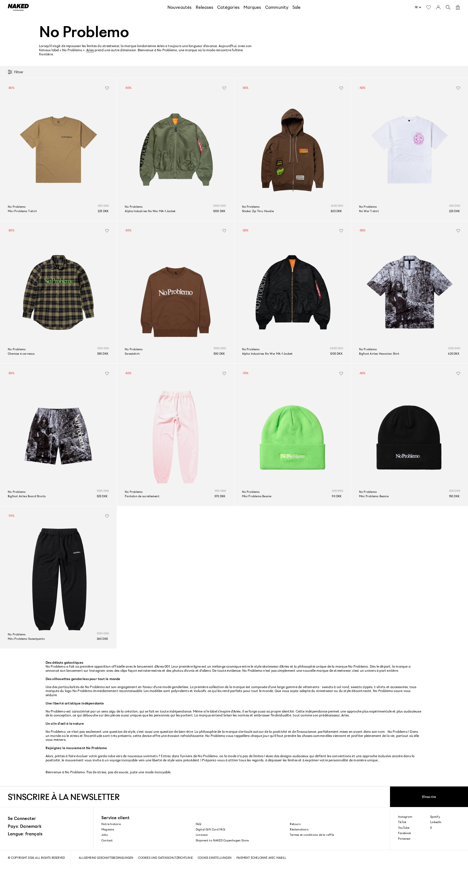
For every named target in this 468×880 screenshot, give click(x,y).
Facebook (404, 833)
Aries (90, 50)
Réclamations (299, 829)
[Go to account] (438, 7)
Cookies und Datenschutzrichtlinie (165, 857)
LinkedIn (436, 822)
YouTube (403, 827)
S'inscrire (429, 797)
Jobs (104, 835)
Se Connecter (22, 818)
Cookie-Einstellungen (215, 857)
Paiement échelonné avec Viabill (261, 857)
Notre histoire (111, 824)
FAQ (198, 824)
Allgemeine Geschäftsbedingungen (106, 857)
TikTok (402, 822)
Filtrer (18, 72)
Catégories (228, 7)
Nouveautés (179, 7)
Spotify (435, 816)
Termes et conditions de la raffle (312, 835)
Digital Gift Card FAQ (210, 829)
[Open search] (448, 7)
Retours (295, 824)
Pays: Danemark (24, 826)
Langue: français (25, 833)
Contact (107, 840)
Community (277, 7)
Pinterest (404, 838)
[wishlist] (107, 88)
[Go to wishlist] (428, 7)
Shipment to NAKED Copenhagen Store (222, 840)
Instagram (405, 816)
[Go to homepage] (18, 7)
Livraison (202, 835)
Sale (296, 7)
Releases (205, 7)
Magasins (107, 829)
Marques (252, 7)
